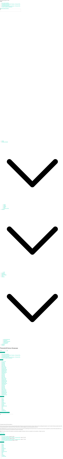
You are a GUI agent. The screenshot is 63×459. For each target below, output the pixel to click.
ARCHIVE (3, 276)
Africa (3, 398)
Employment (4, 403)
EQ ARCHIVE (5, 340)
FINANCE (3, 209)
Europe (3, 449)
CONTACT (3, 344)
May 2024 (3, 387)
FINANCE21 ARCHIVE (6, 341)
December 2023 (4, 391)
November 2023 (4, 392)
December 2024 (4, 380)
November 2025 (4, 370)
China (3, 401)
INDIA (4, 207)
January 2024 (4, 390)
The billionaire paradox (5, 4)
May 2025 (3, 375)
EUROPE (4, 206)
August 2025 (4, 372)
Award (3, 399)
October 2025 (4, 371)
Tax (2, 407)
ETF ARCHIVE (5, 343)
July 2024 (3, 385)
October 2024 (4, 382)
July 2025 (3, 373)
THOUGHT (3, 273)
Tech (2, 408)
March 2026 (3, 366)
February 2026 (4, 367)
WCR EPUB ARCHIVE (6, 339)
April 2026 (3, 365)
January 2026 (4, 368)
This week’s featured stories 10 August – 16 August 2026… (11, 5)
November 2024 (4, 381)
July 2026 (3, 362)
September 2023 (4, 394)
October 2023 (4, 393)
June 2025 (3, 374)
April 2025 (3, 376)
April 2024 (3, 388)
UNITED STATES (6, 208)
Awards (3, 400)
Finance (3, 404)
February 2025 (4, 378)
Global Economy (4, 405)
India (2, 406)
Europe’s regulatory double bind (7, 6)
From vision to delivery (5, 3)
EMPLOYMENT (4, 274)
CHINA (4, 205)
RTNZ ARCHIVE (5, 342)
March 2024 (3, 389)
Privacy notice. (2, 432)
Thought (3, 409)
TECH (3, 275)
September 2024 (4, 383)
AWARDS (3, 345)
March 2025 (3, 377)
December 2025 (4, 369)
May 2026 (3, 364)
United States (4, 410)
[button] (32, 203)
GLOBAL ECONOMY (5, 141)
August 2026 (4, 361)
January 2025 (4, 379)
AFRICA (4, 204)
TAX (4, 272)
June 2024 (3, 386)
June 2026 (3, 363)
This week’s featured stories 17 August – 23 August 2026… (11, 355)
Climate (3, 402)
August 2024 (4, 384)
